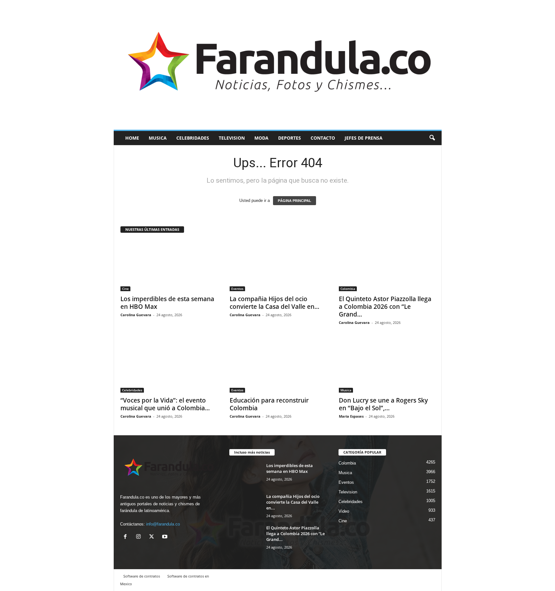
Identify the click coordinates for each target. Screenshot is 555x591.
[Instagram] (139, 537)
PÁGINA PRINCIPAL (294, 201)
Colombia (347, 288)
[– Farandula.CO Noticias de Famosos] (278, 65)
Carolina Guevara (135, 314)
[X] (153, 537)
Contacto (323, 138)
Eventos (237, 288)
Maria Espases (351, 416)
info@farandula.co (163, 524)
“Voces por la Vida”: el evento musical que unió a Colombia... (165, 404)
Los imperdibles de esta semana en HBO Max (167, 303)
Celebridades (192, 138)
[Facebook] (126, 537)
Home (132, 138)
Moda (261, 138)
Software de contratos (141, 576)
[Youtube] (166, 537)
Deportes (289, 138)
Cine (125, 288)
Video (344, 511)
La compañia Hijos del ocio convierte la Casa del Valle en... (274, 303)
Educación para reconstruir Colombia (269, 404)
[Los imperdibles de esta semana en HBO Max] (168, 265)
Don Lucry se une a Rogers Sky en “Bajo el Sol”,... (383, 404)
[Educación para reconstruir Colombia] (278, 367)
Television (232, 138)
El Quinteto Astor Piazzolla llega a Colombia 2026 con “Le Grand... (385, 306)
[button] (432, 138)
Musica (158, 138)
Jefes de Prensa (364, 138)
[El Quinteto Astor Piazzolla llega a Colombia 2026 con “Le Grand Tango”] (387, 265)
